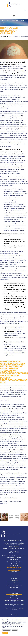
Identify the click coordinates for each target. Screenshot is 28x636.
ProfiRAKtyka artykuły (5, 36)
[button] (14, 16)
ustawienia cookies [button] (6, 630)
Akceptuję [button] (5, 632)
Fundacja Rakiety (25, 36)
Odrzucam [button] (14, 630)
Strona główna (5, 20)
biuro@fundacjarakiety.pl (14, 570)
